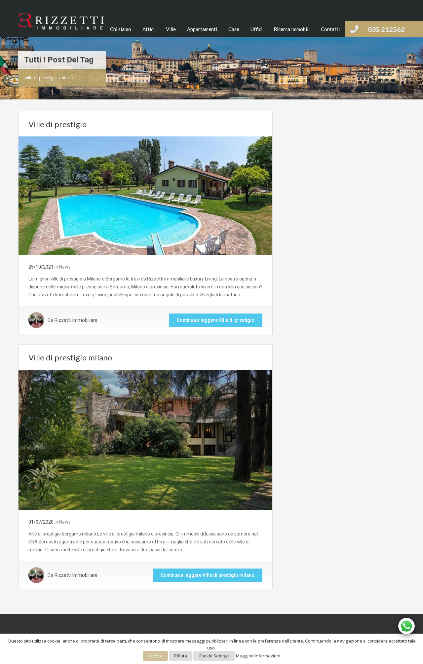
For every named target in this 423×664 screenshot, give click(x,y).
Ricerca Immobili (292, 29)
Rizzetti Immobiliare (76, 320)
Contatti (330, 29)
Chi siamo (120, 29)
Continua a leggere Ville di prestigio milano (207, 575)
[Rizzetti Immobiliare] (61, 25)
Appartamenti (202, 29)
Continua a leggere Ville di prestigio (215, 320)
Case (233, 29)
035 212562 (386, 29)
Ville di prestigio (57, 124)
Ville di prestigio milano (70, 357)
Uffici (256, 29)
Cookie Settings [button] (214, 656)
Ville (171, 29)
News (65, 267)
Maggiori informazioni (258, 656)
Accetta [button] (155, 656)
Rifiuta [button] (180, 656)
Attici (148, 29)
